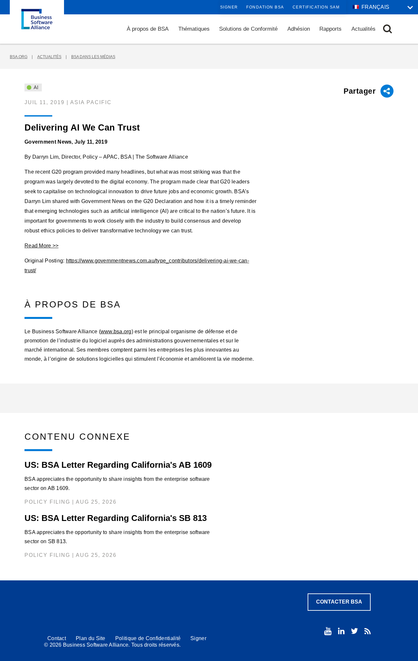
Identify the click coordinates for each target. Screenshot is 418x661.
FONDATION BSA (265, 7)
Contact (56, 638)
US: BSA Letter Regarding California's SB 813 (115, 518)
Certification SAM (316, 7)
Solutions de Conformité (248, 29)
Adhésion (298, 29)
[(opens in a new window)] (327, 631)
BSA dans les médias (93, 57)
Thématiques (194, 29)
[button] (387, 28)
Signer (229, 7)
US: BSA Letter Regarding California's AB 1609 (118, 465)
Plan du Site (90, 638)
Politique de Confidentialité (148, 638)
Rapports (330, 29)
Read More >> (41, 245)
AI (35, 87)
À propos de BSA (148, 29)
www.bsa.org (116, 331)
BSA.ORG (18, 57)
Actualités (363, 29)
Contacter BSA (339, 602)
